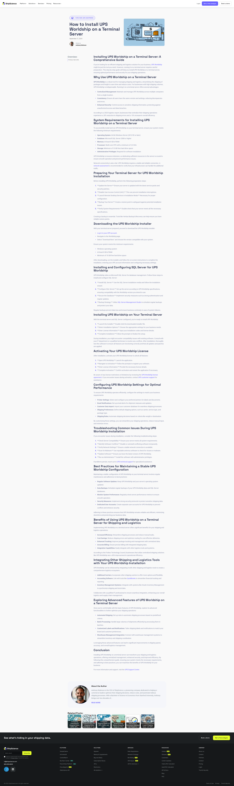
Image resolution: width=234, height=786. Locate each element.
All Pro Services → (133, 764)
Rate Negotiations (133, 751)
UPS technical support (125, 462)
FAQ (163, 776)
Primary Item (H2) (73, 60)
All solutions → (98, 770)
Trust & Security (203, 770)
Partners (201, 757)
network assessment (101, 166)
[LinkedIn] (12, 769)
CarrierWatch (64, 757)
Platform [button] (23, 3)
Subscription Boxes (99, 761)
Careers (201, 754)
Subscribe (27, 753)
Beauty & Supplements (100, 754)
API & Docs (165, 770)
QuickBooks (131, 578)
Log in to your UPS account (107, 233)
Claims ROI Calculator (168, 764)
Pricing (49, 3)
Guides (165, 751)
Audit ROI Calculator (168, 767)
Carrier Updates (166, 761)
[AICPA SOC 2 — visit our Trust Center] (6, 769)
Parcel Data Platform (68, 764)
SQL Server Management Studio (129, 302)
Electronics (97, 767)
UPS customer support (146, 377)
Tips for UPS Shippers (84, 18)
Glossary (166, 754)
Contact (201, 761)
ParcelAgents (65, 767)
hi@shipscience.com (10, 761)
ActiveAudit (63, 754)
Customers (165, 757)
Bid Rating (132, 757)
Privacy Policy (14, 758)
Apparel (96, 751)
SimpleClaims (64, 751)
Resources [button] (57, 3)
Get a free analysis (210, 3)
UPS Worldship (156, 65)
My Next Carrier (66, 761)
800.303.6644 (8, 764)
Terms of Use (210, 783)
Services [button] (41, 3)
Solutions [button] (32, 3)
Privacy (217, 783)
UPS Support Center (132, 670)
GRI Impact (133, 761)
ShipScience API (65, 770)
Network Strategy (133, 754)
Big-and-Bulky (98, 757)
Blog (163, 773)
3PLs (95, 764)
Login (198, 3)
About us (201, 751)
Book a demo (225, 3)
